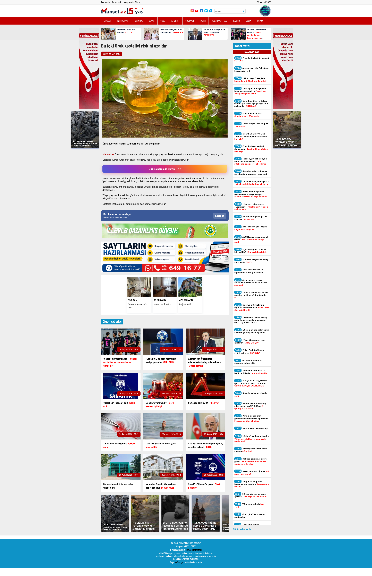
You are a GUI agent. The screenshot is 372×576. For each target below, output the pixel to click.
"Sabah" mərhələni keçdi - (251, 438)
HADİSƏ (236, 21)
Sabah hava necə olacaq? (252, 428)
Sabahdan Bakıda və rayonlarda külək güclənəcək (248, 271)
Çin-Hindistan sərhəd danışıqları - (251, 148)
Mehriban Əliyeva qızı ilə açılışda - (250, 217)
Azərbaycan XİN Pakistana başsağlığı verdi (251, 69)
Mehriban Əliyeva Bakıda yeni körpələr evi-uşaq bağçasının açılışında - (251, 103)
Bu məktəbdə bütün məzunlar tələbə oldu (248, 361)
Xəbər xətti (116, 2)
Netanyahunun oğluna (252, 472)
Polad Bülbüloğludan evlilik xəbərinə (249, 351)
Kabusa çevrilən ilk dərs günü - (250, 461)
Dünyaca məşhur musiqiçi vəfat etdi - (251, 260)
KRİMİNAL (139, 21)
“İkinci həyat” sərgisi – (250, 79)
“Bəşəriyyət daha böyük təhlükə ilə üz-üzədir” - (250, 161)
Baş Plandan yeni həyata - (251, 228)
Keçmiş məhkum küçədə (250, 394)
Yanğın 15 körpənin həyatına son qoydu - (251, 484)
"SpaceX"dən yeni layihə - (251, 182)
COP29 (260, 21)
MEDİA (248, 21)
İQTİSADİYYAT (123, 21)
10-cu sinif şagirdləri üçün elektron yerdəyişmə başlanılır (251, 331)
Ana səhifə (105, 2)
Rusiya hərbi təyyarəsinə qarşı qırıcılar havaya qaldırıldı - (251, 383)
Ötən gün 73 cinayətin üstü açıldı (249, 515)
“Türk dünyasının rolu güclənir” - (249, 341)
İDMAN (203, 21)
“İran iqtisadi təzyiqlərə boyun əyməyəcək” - (250, 91)
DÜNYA (151, 21)
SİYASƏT (107, 21)
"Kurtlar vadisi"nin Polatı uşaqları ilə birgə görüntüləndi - (251, 295)
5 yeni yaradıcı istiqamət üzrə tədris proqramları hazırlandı (251, 172)
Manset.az (108, 154)
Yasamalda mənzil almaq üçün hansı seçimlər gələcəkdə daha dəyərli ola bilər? (250, 320)
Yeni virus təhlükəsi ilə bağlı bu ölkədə (251, 371)
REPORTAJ (175, 21)
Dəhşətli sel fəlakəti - (249, 114)
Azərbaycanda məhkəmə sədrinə (250, 450)
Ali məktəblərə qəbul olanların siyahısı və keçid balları (251, 282)
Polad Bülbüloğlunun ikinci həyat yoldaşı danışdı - (250, 194)
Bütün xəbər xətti (242, 529)
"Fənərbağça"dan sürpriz (251, 125)
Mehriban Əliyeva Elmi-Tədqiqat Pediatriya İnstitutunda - (251, 136)
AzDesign (179, 562)
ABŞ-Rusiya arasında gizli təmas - (251, 239)
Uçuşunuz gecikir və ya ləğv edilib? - (250, 250)
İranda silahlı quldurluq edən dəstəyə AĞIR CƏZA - (250, 406)
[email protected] (194, 550)
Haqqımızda (128, 2)
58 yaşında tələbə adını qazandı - (250, 495)
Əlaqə (137, 2)
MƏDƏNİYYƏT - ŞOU (219, 21)
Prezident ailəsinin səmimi (251, 59)
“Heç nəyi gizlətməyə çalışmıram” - (251, 206)
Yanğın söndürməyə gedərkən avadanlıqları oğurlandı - (251, 418)
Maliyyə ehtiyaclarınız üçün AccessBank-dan (252, 307)
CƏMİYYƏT (189, 21)
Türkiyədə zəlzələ (249, 505)
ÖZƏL (162, 21)
